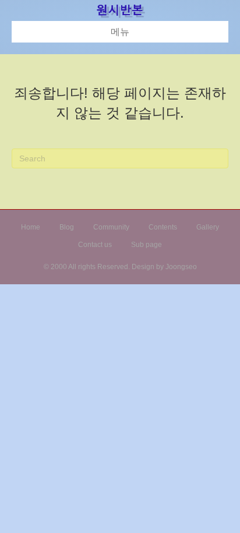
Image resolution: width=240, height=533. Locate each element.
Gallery (207, 227)
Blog (66, 227)
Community (111, 227)
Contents (163, 227)
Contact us (95, 245)
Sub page (146, 245)
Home (30, 227)
